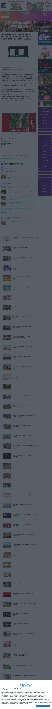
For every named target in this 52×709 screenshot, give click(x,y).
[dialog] (26, 694)
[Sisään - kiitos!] (49, 682)
